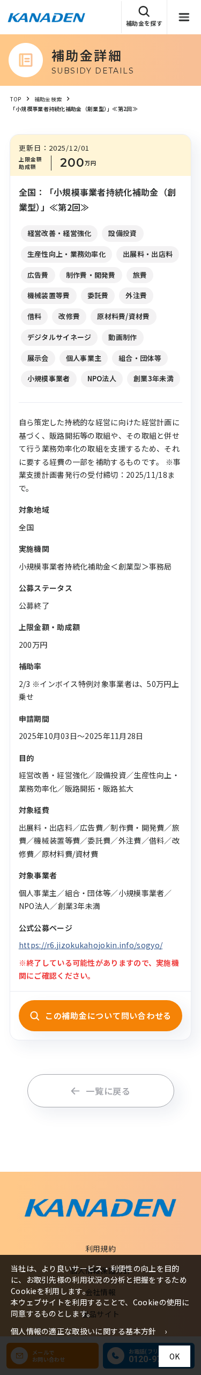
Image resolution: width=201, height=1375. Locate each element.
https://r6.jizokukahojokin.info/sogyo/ (90, 945)
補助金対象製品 (165, 49)
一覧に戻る (108, 1090)
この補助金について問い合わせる (108, 1015)
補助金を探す (144, 23)
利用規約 (100, 1248)
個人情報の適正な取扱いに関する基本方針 (84, 1331)
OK (174, 1356)
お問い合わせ (162, 80)
